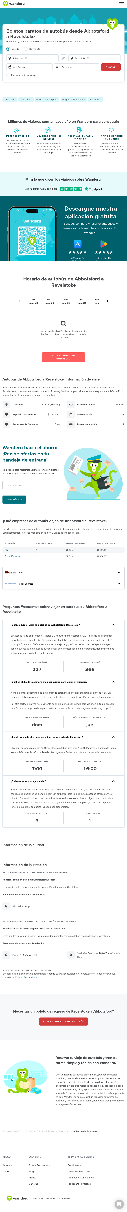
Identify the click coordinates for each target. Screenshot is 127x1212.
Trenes (6, 1171)
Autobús (7, 1165)
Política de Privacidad (79, 1183)
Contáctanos (74, 1165)
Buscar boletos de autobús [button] (63, 1021)
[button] (121, 3)
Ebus (7, 550)
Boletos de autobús (11, 1131)
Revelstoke (64, 1131)
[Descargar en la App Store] (77, 244)
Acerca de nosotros (39, 1165)
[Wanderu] (13, 4)
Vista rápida (26, 99)
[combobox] (32, 58)
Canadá (29, 1131)
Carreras (33, 1183)
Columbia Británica (45, 1131)
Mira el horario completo (63, 357)
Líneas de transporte (47, 99)
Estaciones (95, 99)
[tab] (15, 50)
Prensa (32, 1177)
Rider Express (12, 556)
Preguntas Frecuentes (73, 99)
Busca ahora (30, 977)
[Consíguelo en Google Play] (104, 244)
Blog (31, 1171)
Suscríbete (14, 499)
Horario (10, 99)
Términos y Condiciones (81, 1177)
